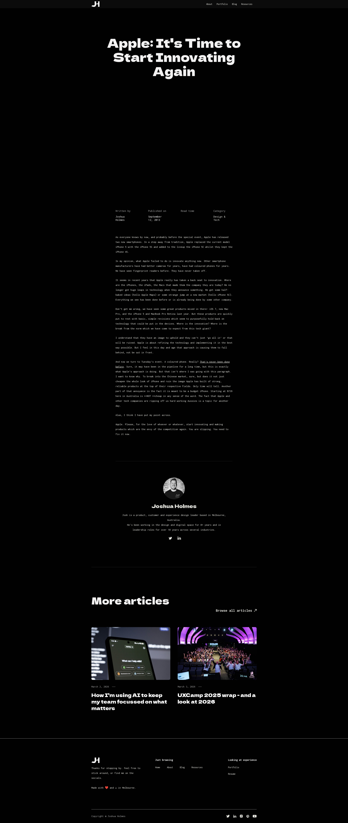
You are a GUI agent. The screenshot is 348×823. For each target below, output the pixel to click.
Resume (231, 774)
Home (157, 767)
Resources (246, 4)
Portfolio (222, 4)
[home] (95, 4)
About (209, 4)
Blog (234, 4)
